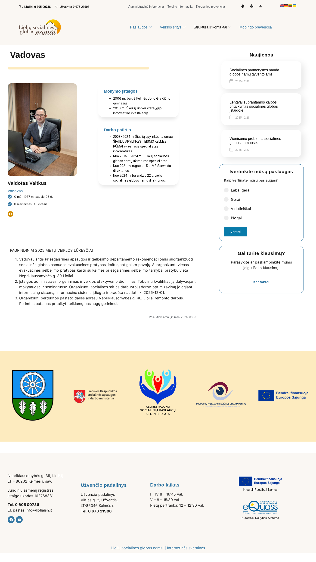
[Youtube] (19, 519)
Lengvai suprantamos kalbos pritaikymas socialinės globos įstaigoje (253, 106)
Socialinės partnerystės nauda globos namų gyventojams (254, 72)
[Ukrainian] (295, 5)
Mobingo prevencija (255, 27)
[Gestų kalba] (243, 6)
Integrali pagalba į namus (260, 489)
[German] (286, 5)
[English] (282, 5)
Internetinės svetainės (186, 548)
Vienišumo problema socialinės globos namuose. (255, 141)
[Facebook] (11, 519)
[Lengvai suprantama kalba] (252, 6)
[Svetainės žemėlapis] (261, 6)
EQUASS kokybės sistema (260, 518)
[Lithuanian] (290, 5)
